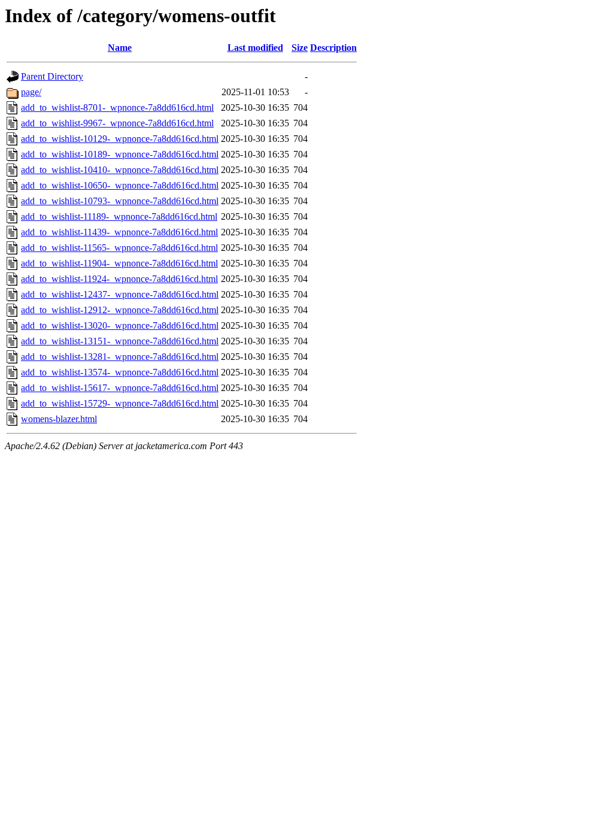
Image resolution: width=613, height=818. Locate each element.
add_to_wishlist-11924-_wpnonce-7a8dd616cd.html (119, 279)
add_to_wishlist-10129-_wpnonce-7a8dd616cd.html (120, 139)
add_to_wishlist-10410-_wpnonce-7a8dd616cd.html (120, 170)
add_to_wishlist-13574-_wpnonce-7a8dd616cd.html (120, 372)
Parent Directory (52, 76)
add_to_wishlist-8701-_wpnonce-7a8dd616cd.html (117, 107)
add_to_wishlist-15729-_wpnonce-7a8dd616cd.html (120, 403)
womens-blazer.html (59, 419)
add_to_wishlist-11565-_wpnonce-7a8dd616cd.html (119, 248)
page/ (31, 92)
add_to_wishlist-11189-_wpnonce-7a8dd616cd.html (119, 216)
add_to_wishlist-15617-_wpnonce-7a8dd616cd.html (120, 388)
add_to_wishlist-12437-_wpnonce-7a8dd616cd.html (120, 294)
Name (120, 48)
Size (300, 48)
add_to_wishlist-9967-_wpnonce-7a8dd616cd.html (117, 123)
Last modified (255, 48)
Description (333, 48)
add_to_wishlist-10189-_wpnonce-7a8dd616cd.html (120, 154)
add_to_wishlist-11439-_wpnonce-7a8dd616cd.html (119, 232)
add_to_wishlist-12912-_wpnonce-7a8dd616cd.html (120, 310)
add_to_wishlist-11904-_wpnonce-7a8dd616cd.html (119, 263)
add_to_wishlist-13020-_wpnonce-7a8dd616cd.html (120, 325)
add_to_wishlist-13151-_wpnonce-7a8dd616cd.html (120, 341)
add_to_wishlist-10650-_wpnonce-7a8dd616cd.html (120, 185)
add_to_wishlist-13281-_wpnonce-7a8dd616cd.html (120, 357)
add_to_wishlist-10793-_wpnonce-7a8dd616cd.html (120, 201)
